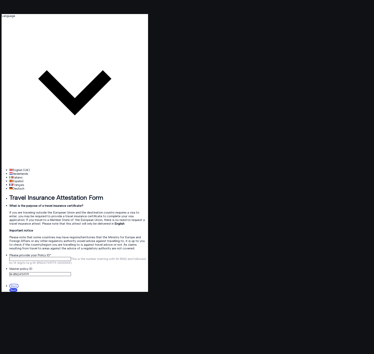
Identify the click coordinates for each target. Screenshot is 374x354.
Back (14, 286)
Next (13, 290)
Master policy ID (20, 269)
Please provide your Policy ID (30, 255)
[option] (78, 170)
